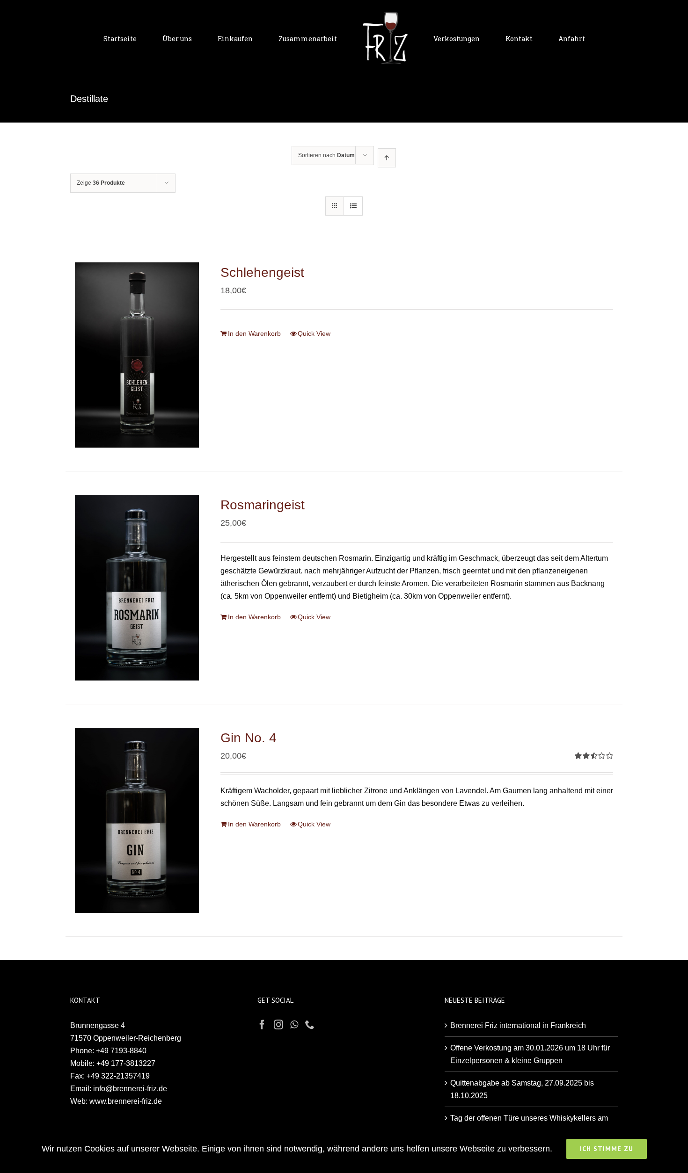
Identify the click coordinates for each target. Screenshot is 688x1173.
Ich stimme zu (606, 1148)
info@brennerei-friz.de (130, 1089)
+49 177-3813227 (125, 1063)
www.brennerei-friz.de (125, 1101)
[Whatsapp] (294, 1024)
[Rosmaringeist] (137, 587)
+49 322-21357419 (118, 1076)
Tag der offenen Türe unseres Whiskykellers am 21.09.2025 (529, 1124)
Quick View (314, 333)
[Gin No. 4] (137, 820)
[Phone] (310, 1024)
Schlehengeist (262, 272)
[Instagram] (278, 1024)
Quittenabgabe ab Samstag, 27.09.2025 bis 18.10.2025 (522, 1089)
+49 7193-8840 (121, 1051)
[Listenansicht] (353, 206)
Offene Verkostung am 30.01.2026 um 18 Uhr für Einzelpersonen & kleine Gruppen (530, 1054)
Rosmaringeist (262, 505)
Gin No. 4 (248, 738)
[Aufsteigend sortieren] (387, 157)
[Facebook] (262, 1024)
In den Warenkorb (254, 333)
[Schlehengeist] (137, 355)
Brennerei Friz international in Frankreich (518, 1025)
